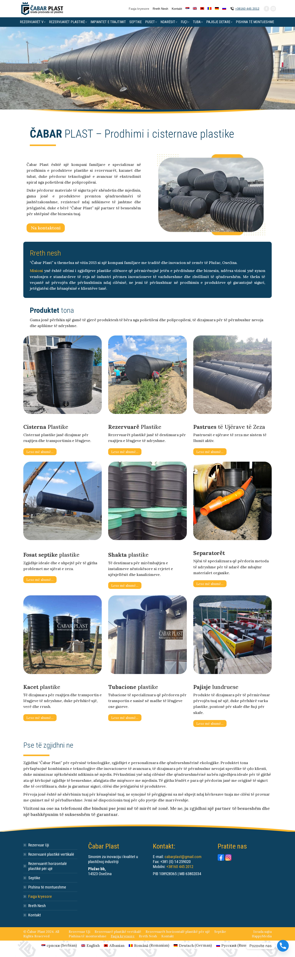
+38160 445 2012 (247, 8)
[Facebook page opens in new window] (266, 8)
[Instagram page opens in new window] (273, 8)
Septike (34, 877)
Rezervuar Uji (38, 845)
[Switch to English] (195, 9)
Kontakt (34, 914)
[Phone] (283, 946)
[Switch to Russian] (224, 9)
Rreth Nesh (37, 905)
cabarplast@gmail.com (183, 856)
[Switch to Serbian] (187, 9)
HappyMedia (262, 936)
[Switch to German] (217, 9)
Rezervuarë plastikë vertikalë (51, 854)
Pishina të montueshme (47, 887)
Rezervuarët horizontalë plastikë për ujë (47, 866)
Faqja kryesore (40, 896)
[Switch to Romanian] (209, 9)
